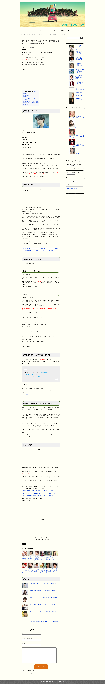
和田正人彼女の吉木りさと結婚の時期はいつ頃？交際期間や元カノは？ (43, 611)
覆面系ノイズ (27, 99)
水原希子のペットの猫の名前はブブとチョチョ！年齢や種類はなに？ (42, 558)
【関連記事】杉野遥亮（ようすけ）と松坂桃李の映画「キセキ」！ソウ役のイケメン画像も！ (40, 248)
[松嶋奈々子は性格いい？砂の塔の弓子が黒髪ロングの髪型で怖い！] (25, 607)
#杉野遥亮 (42, 372)
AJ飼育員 (39, 30)
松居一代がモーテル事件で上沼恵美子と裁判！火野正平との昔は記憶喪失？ (48, 570)
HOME (26, 30)
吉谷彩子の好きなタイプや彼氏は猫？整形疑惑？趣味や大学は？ (24, 558)
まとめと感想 (25, 104)
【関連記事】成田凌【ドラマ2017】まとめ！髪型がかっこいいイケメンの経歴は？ (38, 495)
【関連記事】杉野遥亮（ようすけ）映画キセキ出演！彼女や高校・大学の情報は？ (38, 250)
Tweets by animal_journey (72, 188)
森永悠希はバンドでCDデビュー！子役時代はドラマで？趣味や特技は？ (43, 597)
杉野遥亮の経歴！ (26, 95)
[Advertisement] (30, 82)
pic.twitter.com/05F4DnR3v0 (31, 374)
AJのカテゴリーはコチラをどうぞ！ (74, 164)
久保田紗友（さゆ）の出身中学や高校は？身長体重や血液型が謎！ (42, 590)
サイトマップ (52, 30)
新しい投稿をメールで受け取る (29, 673)
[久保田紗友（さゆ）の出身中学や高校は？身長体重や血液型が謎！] (25, 592)
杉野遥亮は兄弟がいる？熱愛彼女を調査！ (31, 102)
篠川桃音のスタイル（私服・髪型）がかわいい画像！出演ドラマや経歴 (38, 624)
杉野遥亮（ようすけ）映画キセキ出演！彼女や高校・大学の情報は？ (42, 583)
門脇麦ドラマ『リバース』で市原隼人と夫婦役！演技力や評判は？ (54, 570)
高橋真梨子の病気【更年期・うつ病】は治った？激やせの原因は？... (79, 94)
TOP (25, 34)
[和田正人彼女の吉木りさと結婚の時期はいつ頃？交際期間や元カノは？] (25, 614)
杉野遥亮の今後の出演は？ (28, 96)
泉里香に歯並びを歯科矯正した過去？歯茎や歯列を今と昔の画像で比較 (36, 558)
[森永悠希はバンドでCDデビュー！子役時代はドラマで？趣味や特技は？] (25, 599)
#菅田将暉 (46, 372)
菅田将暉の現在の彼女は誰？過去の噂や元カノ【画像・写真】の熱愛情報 (44, 621)
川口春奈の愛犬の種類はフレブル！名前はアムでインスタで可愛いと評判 (42, 570)
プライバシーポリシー (65, 30)
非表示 (35, 91)
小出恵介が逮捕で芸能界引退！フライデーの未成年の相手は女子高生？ (48, 558)
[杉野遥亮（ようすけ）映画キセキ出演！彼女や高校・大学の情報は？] (25, 585)
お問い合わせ (78, 30)
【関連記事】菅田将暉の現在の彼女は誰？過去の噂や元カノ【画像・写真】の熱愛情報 (39, 394)
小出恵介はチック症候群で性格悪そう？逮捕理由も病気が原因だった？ (36, 570)
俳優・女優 (32, 47)
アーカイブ (69, 181)
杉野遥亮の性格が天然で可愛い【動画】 (30, 101)
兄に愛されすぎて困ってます (30, 98)
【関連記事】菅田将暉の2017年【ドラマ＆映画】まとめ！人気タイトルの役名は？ (38, 490)
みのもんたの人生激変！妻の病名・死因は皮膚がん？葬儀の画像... (79, 88)
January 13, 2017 (37, 376)
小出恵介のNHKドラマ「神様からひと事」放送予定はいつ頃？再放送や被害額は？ (24, 570)
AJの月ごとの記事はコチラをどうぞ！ (74, 172)
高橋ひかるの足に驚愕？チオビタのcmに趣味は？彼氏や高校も (55, 558)
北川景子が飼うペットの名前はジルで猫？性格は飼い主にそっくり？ (30, 570)
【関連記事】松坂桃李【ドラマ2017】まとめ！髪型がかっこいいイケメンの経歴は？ (38, 493)
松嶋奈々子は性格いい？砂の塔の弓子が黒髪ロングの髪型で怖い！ (42, 604)
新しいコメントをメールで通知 (29, 670)
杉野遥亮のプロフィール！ (28, 93)
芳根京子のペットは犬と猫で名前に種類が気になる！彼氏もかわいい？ (30, 558)
